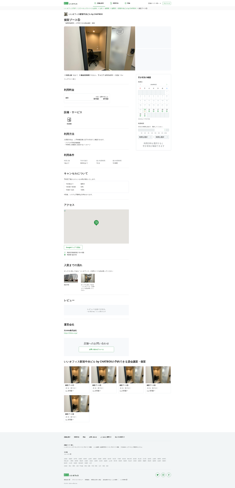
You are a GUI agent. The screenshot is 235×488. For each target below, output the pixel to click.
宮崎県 (75, 463)
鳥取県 (120, 461)
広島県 (135, 461)
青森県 (70, 459)
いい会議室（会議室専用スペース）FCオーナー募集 (106, 447)
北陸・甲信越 (79, 466)
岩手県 (75, 459)
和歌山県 (66, 461)
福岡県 (154, 461)
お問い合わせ (93, 437)
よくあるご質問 (105, 437)
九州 (100, 466)
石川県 (144, 459)
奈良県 (100, 461)
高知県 (149, 461)
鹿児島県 (81, 463)
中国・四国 (94, 466)
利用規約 (87, 479)
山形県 (90, 459)
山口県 (110, 461)
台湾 (90, 463)
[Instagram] (163, 475)
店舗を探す (100, 3)
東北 (70, 466)
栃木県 (109, 459)
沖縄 (103, 466)
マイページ (167, 3)
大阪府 (91, 461)
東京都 (124, 459)
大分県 (70, 463)
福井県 (149, 459)
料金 (128, 3)
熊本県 (65, 463)
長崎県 (164, 461)
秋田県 (85, 459)
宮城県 (80, 459)
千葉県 (119, 459)
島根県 (125, 461)
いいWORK (123, 479)
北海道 (65, 459)
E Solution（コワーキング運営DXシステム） (132, 447)
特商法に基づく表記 (96, 479)
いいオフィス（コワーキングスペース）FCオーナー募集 (78, 447)
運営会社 (66, 479)
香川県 (115, 461)
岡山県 (130, 461)
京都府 (86, 461)
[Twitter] (157, 475)
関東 (74, 466)
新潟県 (135, 459)
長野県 (159, 459)
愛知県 (81, 461)
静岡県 (76, 461)
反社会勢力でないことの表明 (110, 479)
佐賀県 (159, 461)
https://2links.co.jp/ (70, 333)
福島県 (94, 459)
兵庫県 (96, 461)
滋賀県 (105, 461)
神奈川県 (129, 459)
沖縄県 (86, 463)
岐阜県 (164, 459)
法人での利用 (119, 437)
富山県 (139, 459)
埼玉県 (114, 459)
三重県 (71, 461)
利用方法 (115, 3)
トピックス (66, 454)
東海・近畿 (87, 466)
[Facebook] (169, 475)
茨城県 (99, 459)
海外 (107, 466)
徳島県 (139, 461)
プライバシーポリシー (77, 479)
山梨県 (154, 459)
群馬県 (104, 459)
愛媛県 (144, 461)
